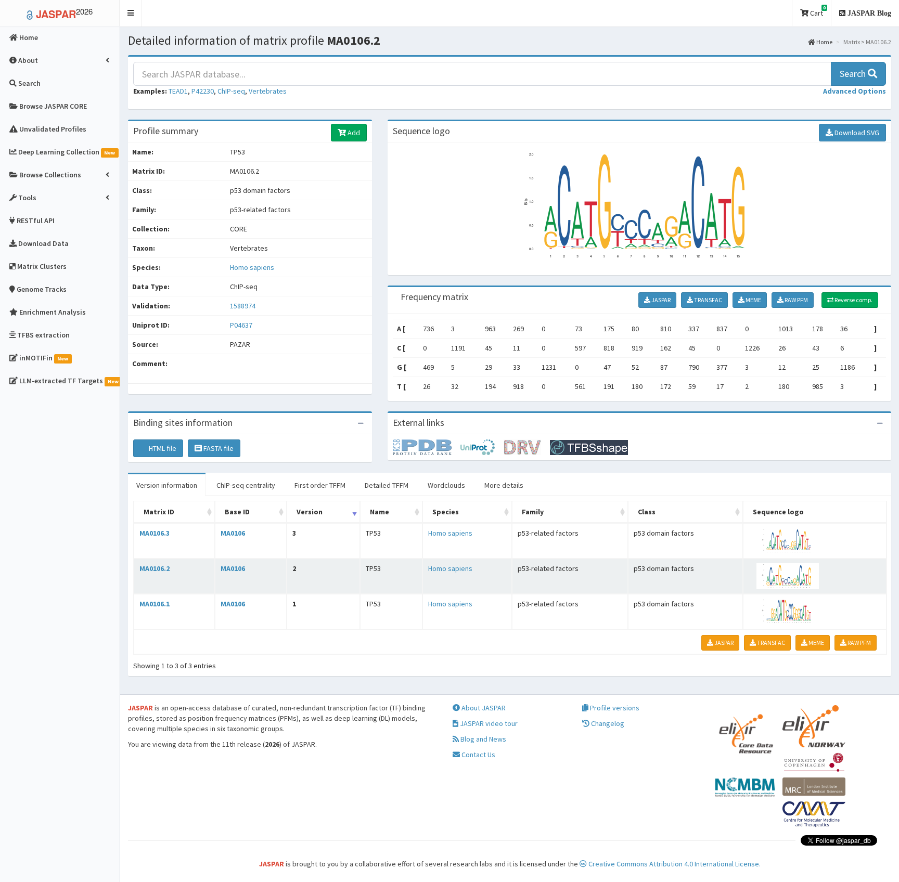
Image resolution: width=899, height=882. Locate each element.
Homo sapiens (252, 267)
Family (533, 511)
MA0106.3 (154, 533)
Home (823, 42)
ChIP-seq (231, 91)
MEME (752, 300)
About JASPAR (483, 707)
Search (854, 74)
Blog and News (482, 739)
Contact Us (477, 754)
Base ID (237, 511)
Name (379, 511)
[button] (131, 13)
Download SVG (856, 132)
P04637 (242, 325)
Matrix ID (159, 511)
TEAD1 (178, 91)
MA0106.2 (154, 568)
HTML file (161, 448)
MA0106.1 (154, 603)
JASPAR (660, 300)
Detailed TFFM (386, 485)
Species (445, 511)
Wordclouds (446, 485)
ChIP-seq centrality (245, 485)
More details (503, 485)
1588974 (242, 305)
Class (647, 511)
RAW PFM (796, 300)
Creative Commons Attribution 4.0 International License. (674, 863)
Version (310, 511)
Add (353, 132)
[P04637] (426, 446)
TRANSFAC (707, 300)
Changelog (606, 723)
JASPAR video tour (488, 723)
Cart (817, 11)
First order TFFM (319, 485)
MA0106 (233, 533)
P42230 (202, 91)
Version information (166, 485)
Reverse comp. (852, 300)
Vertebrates (268, 91)
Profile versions (613, 707)
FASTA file (218, 448)
